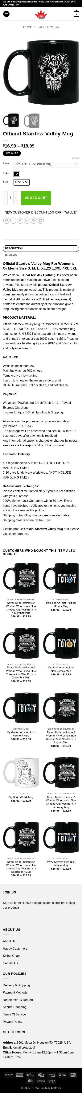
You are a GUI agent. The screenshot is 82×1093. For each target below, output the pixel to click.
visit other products (15, 533)
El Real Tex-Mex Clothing (46, 1087)
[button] (6, 14)
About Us (9, 941)
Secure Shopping (15, 1007)
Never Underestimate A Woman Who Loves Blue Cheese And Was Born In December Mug (21, 672)
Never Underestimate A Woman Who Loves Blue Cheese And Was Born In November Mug (21, 607)
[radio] (17, 174)
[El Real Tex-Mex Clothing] (41, 13)
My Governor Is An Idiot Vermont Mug (21, 734)
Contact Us (10, 963)
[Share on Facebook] (13, 221)
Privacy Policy (12, 1021)
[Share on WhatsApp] (6, 221)
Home (27, 27)
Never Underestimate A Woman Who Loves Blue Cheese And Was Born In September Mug (21, 866)
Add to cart (36, 197)
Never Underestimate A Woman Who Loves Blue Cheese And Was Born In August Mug (61, 737)
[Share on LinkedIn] (41, 221)
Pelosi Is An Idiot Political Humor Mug (61, 604)
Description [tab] (14, 248)
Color (6, 173)
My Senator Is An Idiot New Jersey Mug (61, 669)
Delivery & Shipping (16, 985)
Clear (75, 158)
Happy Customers (15, 948)
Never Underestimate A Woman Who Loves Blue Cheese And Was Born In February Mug (61, 802)
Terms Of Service (14, 1014)
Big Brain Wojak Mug (21, 797)
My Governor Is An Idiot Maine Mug (61, 863)
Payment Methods (15, 992)
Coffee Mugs (47, 27)
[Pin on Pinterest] (34, 221)
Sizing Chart (11, 955)
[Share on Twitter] (20, 221)
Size (5, 181)
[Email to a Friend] (27, 221)
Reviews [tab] (11, 255)
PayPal (23, 402)
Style (6, 163)
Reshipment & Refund (18, 999)
